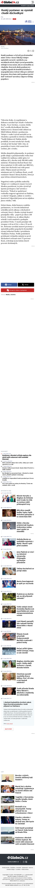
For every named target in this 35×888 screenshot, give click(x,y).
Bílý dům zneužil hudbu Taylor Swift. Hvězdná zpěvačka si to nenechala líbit (25, 513)
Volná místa (24, 869)
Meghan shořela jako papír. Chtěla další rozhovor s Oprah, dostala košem (25, 664)
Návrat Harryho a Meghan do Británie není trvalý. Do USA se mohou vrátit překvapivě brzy (25, 500)
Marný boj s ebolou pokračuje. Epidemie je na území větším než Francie (24, 789)
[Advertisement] (17, 100)
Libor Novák (10, 723)
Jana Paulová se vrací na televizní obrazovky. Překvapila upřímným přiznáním (25, 557)
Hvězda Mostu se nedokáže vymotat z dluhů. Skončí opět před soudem (25, 542)
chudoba (13, 294)
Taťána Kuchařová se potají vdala (25, 570)
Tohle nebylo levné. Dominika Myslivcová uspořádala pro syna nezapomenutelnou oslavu (25, 611)
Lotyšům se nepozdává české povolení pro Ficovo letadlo (18, 479)
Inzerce (31, 867)
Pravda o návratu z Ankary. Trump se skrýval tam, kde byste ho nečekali (24, 820)
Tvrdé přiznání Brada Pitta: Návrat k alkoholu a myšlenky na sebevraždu (25, 691)
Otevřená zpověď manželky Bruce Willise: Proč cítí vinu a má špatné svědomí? (25, 678)
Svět (2, 772)
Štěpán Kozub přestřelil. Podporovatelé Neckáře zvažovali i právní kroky (24, 638)
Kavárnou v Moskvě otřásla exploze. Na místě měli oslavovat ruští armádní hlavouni (16, 457)
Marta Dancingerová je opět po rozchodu (25, 582)
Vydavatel (25, 867)
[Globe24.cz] (10, 2)
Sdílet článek (30, 21)
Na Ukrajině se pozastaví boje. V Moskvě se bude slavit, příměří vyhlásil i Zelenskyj (17, 474)
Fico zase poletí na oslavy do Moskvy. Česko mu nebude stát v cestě (17, 484)
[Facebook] (28, 51)
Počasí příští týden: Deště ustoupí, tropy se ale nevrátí (25, 650)
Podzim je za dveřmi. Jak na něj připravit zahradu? (25, 596)
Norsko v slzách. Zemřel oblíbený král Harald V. (24, 777)
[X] (31, 51)
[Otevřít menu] (32, 2)
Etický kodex (6, 867)
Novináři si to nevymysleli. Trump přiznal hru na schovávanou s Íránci (23, 810)
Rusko (8, 294)
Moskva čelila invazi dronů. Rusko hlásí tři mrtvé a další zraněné (18, 469)
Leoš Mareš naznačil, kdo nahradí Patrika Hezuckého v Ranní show (25, 624)
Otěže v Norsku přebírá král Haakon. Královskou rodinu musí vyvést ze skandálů (25, 527)
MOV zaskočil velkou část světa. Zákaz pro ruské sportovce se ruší (17, 463)
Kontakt (18, 867)
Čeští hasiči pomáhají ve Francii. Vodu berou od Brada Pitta (24, 830)
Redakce (12, 867)
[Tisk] (33, 51)
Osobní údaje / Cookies (14, 869)
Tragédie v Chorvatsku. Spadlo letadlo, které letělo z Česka (24, 799)
